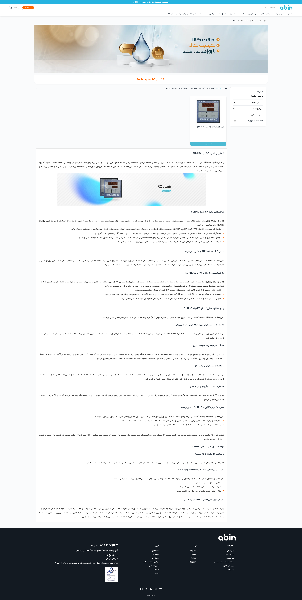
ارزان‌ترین (194, 88)
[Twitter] (160, 589)
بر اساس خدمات (257, 102)
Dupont (193, 550)
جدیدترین (210, 88)
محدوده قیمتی (257, 115)
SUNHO (234, 20)
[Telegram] (146, 589)
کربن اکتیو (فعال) (228, 565)
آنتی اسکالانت (229, 554)
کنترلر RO (243, 20)
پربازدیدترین (220, 88)
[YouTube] (141, 589)
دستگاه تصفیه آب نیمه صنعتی (224, 562)
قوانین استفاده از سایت (151, 562)
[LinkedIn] (151, 589)
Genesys (192, 562)
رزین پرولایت (230, 569)
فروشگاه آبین (262, 20)
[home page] (285, 7)
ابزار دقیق (252, 20)
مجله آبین (155, 550)
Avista (193, 558)
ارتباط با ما (16, 7)
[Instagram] (156, 589)
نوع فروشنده (258, 108)
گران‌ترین (202, 88)
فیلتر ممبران (230, 558)
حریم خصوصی (154, 565)
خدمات (156, 569)
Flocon (193, 554)
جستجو (27, 7)
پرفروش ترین (183, 88)
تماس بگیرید (208, 144)
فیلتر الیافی (230, 550)
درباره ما (156, 554)
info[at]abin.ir (111, 555)
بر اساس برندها (257, 96)
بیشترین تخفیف (171, 88)
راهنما (157, 573)
